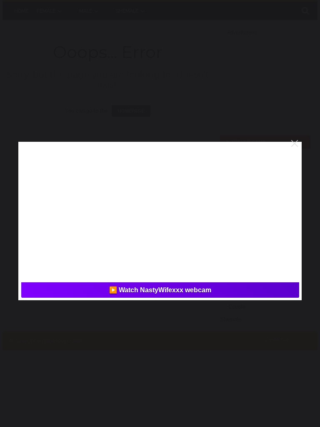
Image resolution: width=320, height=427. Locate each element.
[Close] (295, 143)
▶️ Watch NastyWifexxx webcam (160, 290)
